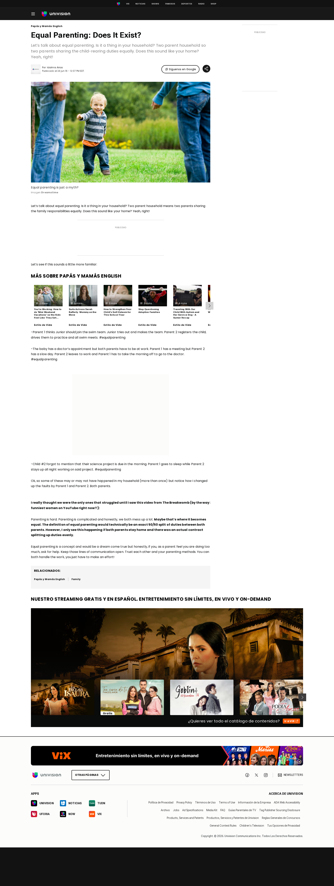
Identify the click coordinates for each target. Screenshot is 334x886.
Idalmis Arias (55, 67)
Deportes (186, 4)
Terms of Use (227, 802)
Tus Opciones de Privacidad (283, 825)
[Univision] (56, 14)
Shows (155, 4)
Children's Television (251, 825)
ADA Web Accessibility (287, 802)
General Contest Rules (223, 825)
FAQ (222, 810)
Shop (213, 4)
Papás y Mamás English (46, 26)
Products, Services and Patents (185, 817)
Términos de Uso (205, 802)
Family (76, 579)
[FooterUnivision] (46, 775)
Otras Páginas (86, 775)
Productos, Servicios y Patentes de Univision (233, 817)
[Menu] (33, 14)
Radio (201, 4)
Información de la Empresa (254, 802)
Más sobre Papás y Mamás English (76, 276)
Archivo (165, 810)
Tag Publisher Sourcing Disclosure (279, 810)
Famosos (170, 4)
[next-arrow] (209, 306)
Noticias (140, 4)
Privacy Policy (184, 802)
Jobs (176, 810)
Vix (127, 4)
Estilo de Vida (43, 325)
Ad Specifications (192, 810)
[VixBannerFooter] (167, 755)
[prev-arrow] (28, 697)
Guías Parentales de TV (242, 810)
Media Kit (211, 810)
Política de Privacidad (160, 802)
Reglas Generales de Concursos (281, 817)
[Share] (206, 69)
